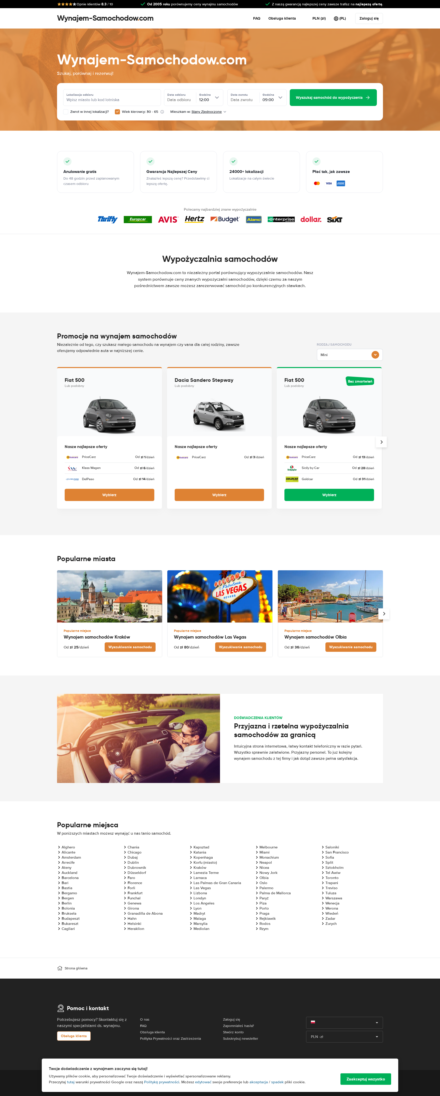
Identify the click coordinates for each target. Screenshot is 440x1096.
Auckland (69, 872)
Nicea (264, 867)
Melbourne (268, 847)
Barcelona (70, 877)
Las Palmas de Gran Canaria (217, 883)
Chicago (135, 852)
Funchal (134, 898)
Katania (200, 852)
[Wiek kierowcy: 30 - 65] (117, 111)
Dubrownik (137, 867)
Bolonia (68, 908)
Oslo (263, 883)
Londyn (200, 898)
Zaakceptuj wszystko (366, 1079)
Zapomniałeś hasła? (238, 1026)
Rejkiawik (267, 918)
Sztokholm (334, 867)
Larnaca (200, 877)
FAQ (256, 18)
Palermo (266, 888)
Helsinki (134, 923)
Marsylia (201, 923)
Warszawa (333, 898)
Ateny (66, 867)
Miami (264, 852)
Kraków (200, 867)
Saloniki (332, 847)
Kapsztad (201, 847)
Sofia (329, 857)
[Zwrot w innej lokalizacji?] (65, 111)
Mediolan (201, 928)
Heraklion (136, 928)
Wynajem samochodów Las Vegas (210, 637)
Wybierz (109, 495)
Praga (264, 913)
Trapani (331, 883)
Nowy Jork (268, 872)
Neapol (265, 862)
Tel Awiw (332, 872)
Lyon (197, 908)
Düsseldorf (137, 872)
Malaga (200, 918)
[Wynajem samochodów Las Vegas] (219, 596)
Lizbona (200, 893)
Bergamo (69, 893)
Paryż (264, 898)
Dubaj (133, 857)
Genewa (134, 903)
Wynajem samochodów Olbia (315, 637)
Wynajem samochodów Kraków (97, 637)
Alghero (68, 847)
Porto (264, 908)
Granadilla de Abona (145, 913)
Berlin (67, 903)
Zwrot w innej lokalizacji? (89, 112)
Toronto (332, 877)
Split (329, 862)
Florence (135, 883)
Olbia (264, 877)
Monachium (269, 857)
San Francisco (337, 852)
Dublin (133, 862)
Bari (65, 883)
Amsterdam (71, 857)
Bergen (68, 898)
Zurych (331, 923)
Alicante (68, 852)
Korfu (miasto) (205, 862)
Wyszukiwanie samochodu (130, 647)
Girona (133, 908)
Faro (131, 877)
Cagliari (68, 928)
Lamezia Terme (206, 872)
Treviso (331, 888)
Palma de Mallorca (275, 893)
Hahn (132, 918)
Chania (133, 847)
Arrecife (68, 862)
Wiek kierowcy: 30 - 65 (140, 112)
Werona (331, 908)
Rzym (263, 928)
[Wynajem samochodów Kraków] (109, 596)
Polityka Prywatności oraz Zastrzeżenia (170, 1038)
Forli (131, 888)
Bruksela (69, 913)
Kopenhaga (203, 857)
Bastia (67, 888)
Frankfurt (135, 893)
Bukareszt (70, 923)
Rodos (264, 923)
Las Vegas (202, 888)
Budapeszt (71, 918)
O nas (144, 1019)
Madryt (199, 913)
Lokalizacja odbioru (79, 94)
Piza (263, 903)
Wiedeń (331, 913)
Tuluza (330, 893)
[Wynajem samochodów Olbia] (330, 596)
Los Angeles (204, 903)
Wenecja (332, 903)
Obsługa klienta (282, 18)
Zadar (330, 918)
